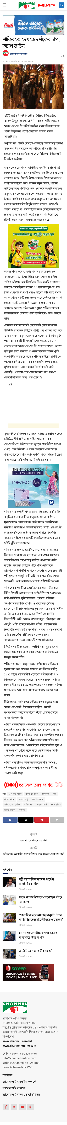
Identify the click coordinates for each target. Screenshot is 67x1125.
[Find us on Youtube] (22, 1107)
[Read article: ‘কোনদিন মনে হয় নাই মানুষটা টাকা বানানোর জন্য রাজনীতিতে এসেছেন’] (9, 918)
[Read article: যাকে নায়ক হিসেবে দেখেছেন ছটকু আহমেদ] (9, 900)
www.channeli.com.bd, (18, 1041)
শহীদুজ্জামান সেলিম (12, 804)
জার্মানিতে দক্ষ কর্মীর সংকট (36, 951)
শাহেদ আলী (42, 804)
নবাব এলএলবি (32, 794)
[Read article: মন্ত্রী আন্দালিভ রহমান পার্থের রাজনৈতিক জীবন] (9, 882)
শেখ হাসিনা (56, 804)
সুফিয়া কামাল (9, 810)
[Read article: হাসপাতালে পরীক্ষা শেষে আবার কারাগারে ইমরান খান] (9, 936)
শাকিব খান (28, 804)
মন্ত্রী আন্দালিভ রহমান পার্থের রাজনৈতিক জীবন (36, 882)
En (61, 5)
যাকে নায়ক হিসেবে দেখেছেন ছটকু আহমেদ (40, 899)
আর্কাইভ (7, 1075)
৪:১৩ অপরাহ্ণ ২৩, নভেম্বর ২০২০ (19, 61)
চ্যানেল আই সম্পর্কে (14, 1088)
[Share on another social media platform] (57, 820)
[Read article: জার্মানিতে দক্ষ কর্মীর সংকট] (9, 954)
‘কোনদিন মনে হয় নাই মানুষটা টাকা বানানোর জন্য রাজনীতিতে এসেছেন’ (41, 917)
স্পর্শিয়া (22, 810)
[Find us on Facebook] (6, 1107)
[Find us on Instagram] (30, 1107)
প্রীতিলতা (45, 794)
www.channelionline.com (20, 1045)
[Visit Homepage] (27, 5)
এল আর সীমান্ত (15, 794)
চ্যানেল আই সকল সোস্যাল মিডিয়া (21, 1094)
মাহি (54, 794)
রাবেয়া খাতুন (9, 799)
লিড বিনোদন (37, 799)
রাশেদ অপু (23, 799)
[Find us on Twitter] (14, 1107)
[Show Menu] (4, 5)
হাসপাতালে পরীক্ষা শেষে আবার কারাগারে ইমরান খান (38, 935)
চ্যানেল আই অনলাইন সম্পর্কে (19, 1081)
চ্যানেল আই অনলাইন (18, 54)
